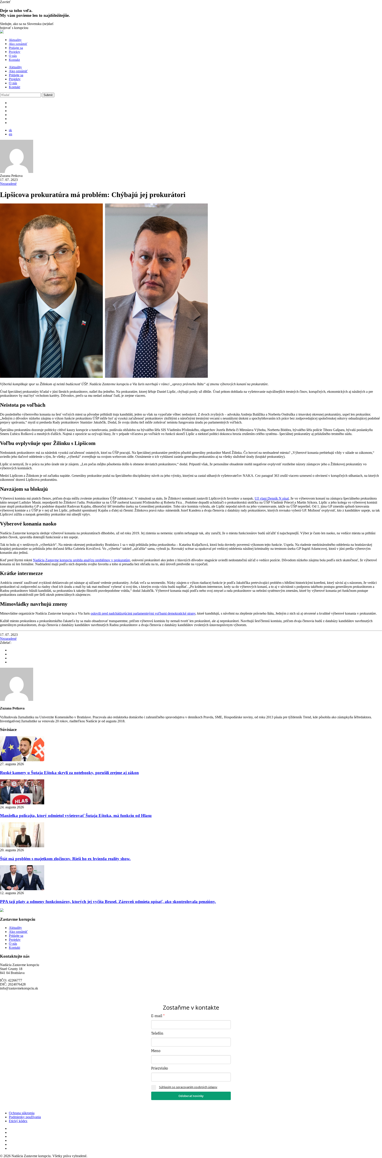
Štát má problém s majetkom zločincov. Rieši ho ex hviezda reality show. (65, 858)
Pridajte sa (16, 48)
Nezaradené (8, 184)
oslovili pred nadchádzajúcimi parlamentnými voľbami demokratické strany (143, 613)
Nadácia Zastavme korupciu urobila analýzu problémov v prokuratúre (81, 560)
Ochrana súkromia (21, 1113)
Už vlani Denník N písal (272, 498)
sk (10, 130)
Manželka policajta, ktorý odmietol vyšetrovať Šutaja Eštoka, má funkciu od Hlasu (76, 815)
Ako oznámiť (18, 44)
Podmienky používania (25, 1117)
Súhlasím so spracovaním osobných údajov (188, 1087)
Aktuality (15, 40)
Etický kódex (18, 1121)
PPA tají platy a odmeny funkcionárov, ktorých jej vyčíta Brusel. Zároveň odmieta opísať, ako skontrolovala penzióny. (108, 901)
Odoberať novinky (191, 1096)
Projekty (14, 52)
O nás (13, 56)
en (10, 134)
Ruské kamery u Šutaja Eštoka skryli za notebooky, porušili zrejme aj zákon (69, 772)
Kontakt (14, 59)
